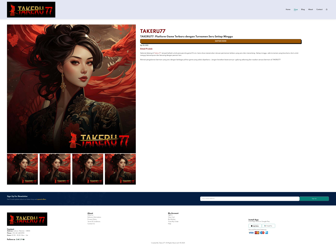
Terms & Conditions (94, 221)
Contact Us (91, 224)
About (310, 9)
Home (288, 9)
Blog (303, 9)
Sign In (170, 215)
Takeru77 (157, 53)
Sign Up (314, 198)
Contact (319, 9)
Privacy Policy (92, 219)
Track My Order (173, 221)
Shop (296, 9)
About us (90, 215)
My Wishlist (171, 219)
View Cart (171, 217)
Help (169, 224)
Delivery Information (94, 217)
